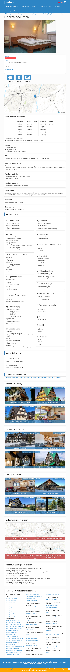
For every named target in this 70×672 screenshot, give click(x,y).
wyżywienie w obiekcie (32, 620)
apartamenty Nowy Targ (13, 622)
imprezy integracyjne (52, 605)
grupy (27, 634)
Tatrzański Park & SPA (20, 448)
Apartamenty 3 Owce (50, 512)
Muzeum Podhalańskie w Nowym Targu (50, 538)
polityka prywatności (44, 662)
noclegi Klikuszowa (11, 608)
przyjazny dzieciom (31, 624)
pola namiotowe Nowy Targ (14, 652)
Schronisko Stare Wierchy (50, 494)
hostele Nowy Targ (11, 632)
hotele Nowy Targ (11, 634)
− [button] (6, 89)
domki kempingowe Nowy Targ (15, 626)
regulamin (28, 662)
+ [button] (6, 86)
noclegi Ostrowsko (11, 604)
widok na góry (30, 629)
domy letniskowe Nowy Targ (14, 624)
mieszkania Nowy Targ (12, 642)
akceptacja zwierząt (31, 613)
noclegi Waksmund (11, 598)
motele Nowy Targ (11, 644)
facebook (7, 662)
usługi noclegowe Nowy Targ (34, 596)
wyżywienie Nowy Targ (12, 630)
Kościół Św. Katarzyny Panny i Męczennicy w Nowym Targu (50, 556)
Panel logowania (40, 664)
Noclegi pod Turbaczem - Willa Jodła (50, 467)
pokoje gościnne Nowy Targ (14, 650)
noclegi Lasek (10, 606)
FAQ (34, 662)
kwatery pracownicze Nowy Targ (15, 638)
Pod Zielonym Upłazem (50, 403)
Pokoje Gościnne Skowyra (20, 421)
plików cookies (15, 669)
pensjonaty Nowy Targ (12, 648)
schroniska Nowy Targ (32, 594)
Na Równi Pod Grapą (20, 494)
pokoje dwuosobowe (32, 609)
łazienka (28, 652)
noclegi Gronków (11, 614)
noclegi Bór (9, 612)
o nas (55, 662)
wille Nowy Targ (30, 598)
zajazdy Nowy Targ (31, 600)
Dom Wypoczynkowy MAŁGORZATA (20, 403)
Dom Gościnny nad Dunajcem (50, 448)
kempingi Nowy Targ (12, 636)
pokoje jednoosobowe (32, 607)
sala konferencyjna (51, 607)
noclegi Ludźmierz (11, 600)
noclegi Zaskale (10, 602)
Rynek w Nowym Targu (19, 538)
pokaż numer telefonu (10, 58)
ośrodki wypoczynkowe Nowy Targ (15, 646)
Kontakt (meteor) (18, 662)
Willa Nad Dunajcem (19, 467)
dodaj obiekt (28, 664)
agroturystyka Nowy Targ (13, 620)
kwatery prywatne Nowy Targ (14, 640)
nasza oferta (62, 662)
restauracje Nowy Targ (12, 654)
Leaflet (59, 112)
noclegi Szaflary (10, 616)
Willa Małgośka (20, 512)
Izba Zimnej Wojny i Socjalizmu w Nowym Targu (20, 556)
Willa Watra (50, 421)
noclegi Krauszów (11, 610)
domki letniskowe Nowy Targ (14, 628)
